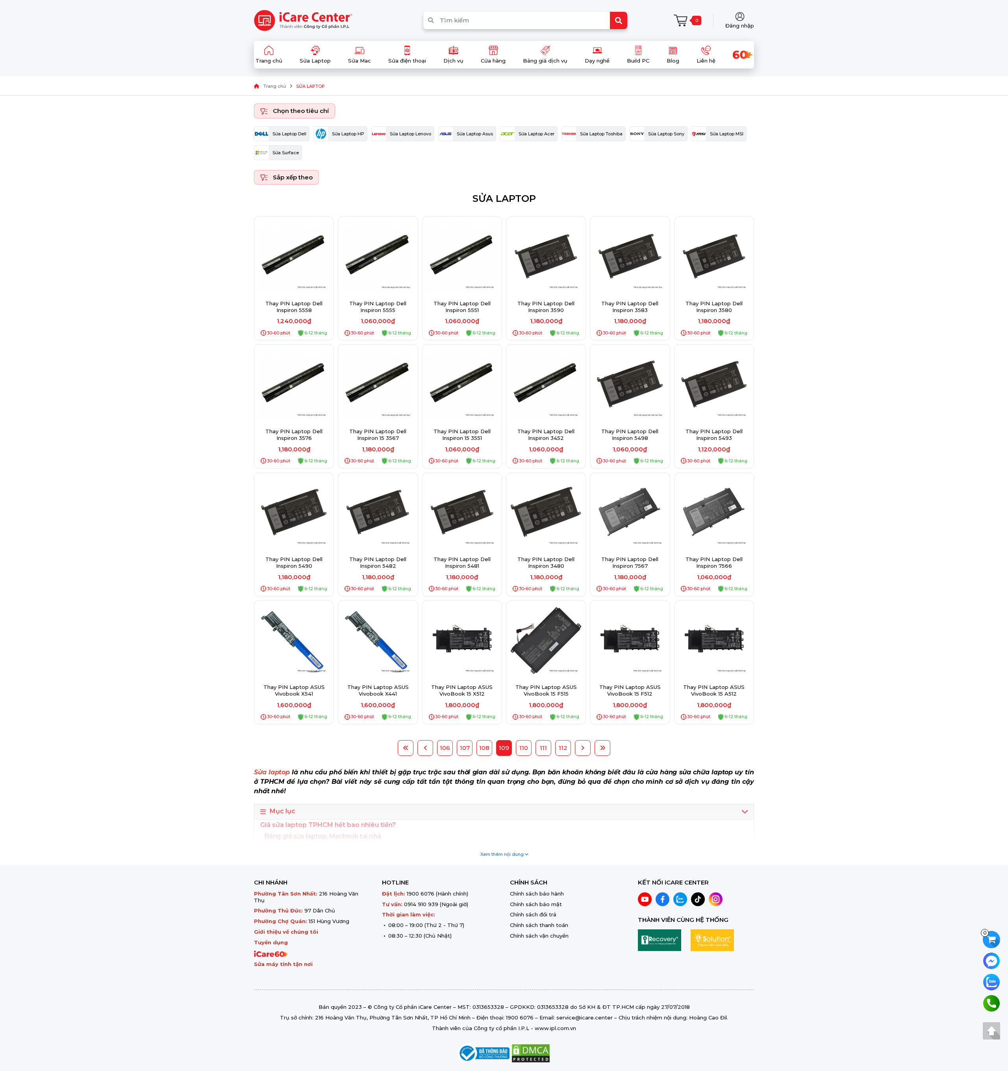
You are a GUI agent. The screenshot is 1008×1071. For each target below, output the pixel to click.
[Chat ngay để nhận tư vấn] (991, 960)
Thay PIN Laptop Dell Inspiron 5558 (293, 306)
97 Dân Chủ (319, 910)
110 (523, 748)
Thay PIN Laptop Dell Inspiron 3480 (545, 562)
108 (484, 748)
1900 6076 (420, 893)
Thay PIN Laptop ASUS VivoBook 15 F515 (546, 690)
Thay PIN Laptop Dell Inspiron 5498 (629, 434)
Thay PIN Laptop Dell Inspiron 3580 (714, 306)
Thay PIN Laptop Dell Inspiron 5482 (377, 562)
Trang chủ (274, 86)
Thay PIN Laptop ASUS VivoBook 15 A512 (714, 690)
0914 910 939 (421, 904)
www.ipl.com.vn (555, 1028)
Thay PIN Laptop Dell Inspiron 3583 (629, 306)
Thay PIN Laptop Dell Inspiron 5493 (714, 434)
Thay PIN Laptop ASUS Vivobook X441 (378, 690)
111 (543, 748)
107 (465, 748)
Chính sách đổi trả (533, 914)
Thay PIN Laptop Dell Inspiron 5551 (462, 306)
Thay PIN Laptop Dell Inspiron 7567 (629, 562)
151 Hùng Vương (329, 921)
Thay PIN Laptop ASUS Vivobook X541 (294, 690)
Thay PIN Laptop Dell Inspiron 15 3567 (377, 434)
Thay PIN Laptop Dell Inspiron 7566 (714, 562)
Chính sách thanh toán (539, 925)
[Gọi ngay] (991, 1002)
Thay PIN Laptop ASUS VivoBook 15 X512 (462, 690)
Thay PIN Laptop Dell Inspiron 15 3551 (462, 434)
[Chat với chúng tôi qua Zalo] (991, 981)
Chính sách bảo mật (536, 904)
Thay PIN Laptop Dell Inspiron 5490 (293, 562)
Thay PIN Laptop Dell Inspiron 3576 (293, 434)
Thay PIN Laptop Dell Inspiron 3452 (545, 434)
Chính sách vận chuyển (539, 936)
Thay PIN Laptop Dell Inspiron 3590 (545, 306)
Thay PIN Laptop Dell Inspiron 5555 (377, 306)
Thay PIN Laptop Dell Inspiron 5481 (462, 562)
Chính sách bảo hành (537, 893)
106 (445, 748)
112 (563, 748)
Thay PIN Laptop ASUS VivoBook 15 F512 (630, 690)
